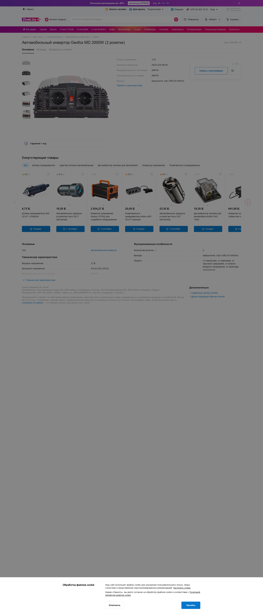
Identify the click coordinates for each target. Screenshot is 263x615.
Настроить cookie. (182, 588)
